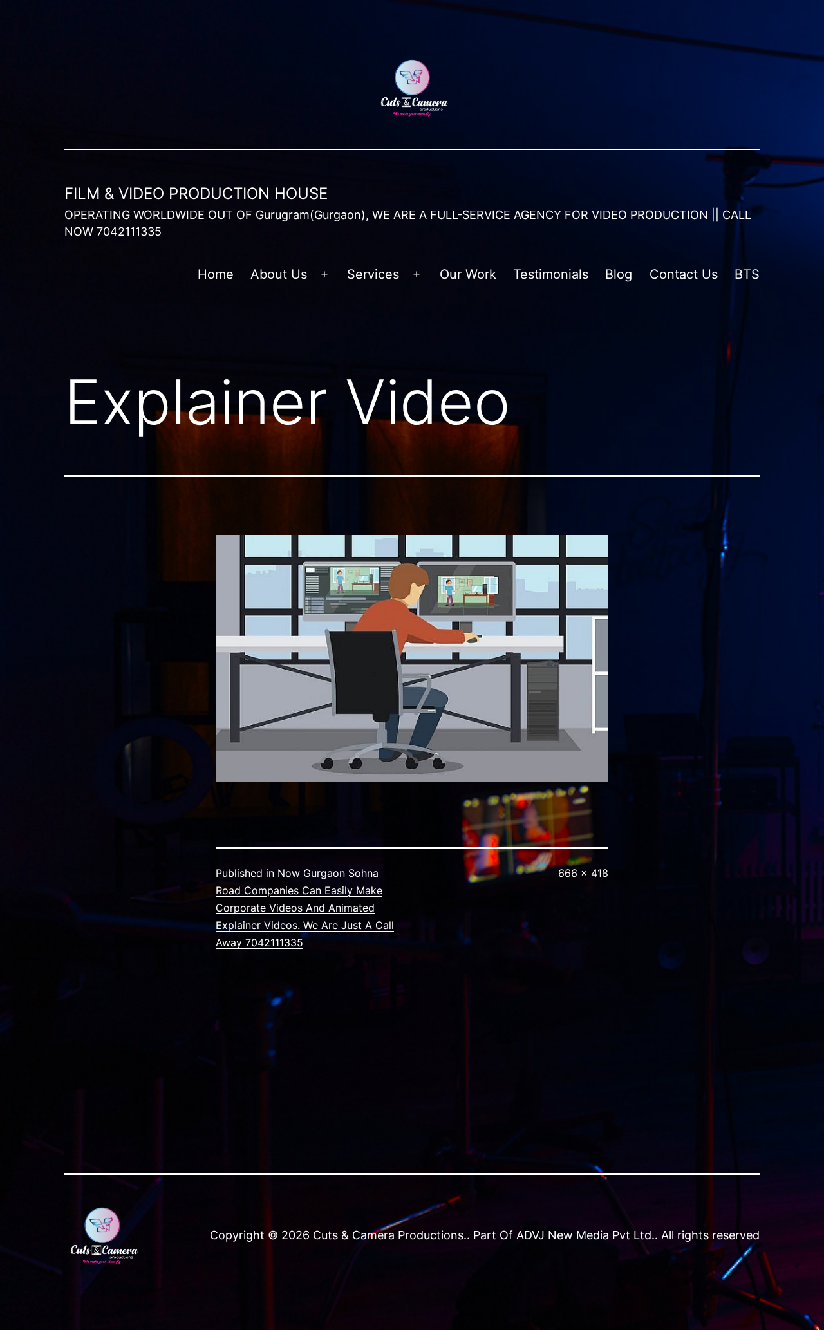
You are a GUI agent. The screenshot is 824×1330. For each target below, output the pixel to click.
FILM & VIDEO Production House (196, 193)
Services (373, 274)
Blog (618, 274)
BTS (747, 274)
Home (216, 274)
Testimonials (550, 274)
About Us (278, 274)
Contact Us (684, 274)
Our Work (468, 274)
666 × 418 (583, 872)
